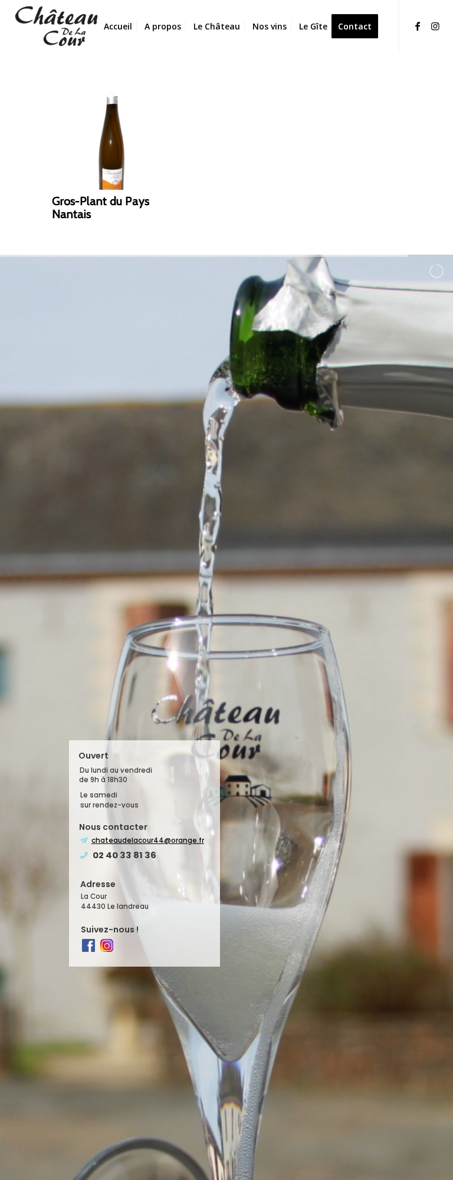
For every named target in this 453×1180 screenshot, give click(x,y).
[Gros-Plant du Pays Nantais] (110, 186)
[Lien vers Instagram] (435, 26)
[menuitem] (118, 26)
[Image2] (57, 26)
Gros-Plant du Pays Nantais (100, 207)
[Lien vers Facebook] (417, 26)
